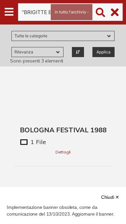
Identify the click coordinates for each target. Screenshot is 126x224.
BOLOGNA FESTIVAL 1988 (63, 130)
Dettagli (63, 151)
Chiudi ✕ (110, 197)
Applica (103, 51)
